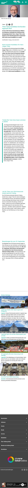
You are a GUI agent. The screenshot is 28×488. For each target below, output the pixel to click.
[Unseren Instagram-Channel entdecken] (26, 470)
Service (3, 434)
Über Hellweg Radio (6, 441)
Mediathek (3, 437)
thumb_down (20, 485)
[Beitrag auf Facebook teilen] (9, 24)
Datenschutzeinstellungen (7, 469)
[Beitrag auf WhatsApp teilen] (7, 24)
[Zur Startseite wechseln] (4, 2)
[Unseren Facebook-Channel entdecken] (24, 470)
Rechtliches (4, 449)
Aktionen (3, 422)
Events (2, 426)
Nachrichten (4, 418)
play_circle (22, 484)
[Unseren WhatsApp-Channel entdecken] (22, 470)
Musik (2, 430)
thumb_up (25, 485)
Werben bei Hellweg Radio (7, 445)
